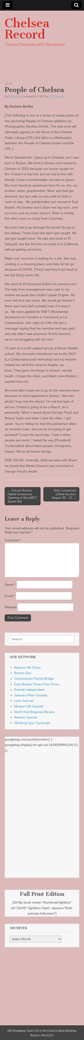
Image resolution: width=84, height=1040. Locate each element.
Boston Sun (22, 673)
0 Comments (56, 96)
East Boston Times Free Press (36, 684)
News (8, 83)
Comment (13, 540)
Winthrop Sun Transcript (32, 723)
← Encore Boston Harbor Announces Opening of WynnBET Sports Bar (22, 496)
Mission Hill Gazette (28, 706)
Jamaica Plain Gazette (30, 695)
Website (11, 607)
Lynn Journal (23, 700)
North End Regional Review (34, 712)
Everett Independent (29, 689)
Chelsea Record (27, 29)
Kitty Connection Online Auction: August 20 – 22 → (64, 494)
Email (10, 596)
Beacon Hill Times (27, 667)
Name (10, 584)
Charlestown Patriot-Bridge (34, 678)
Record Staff (15, 96)
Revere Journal (25, 717)
